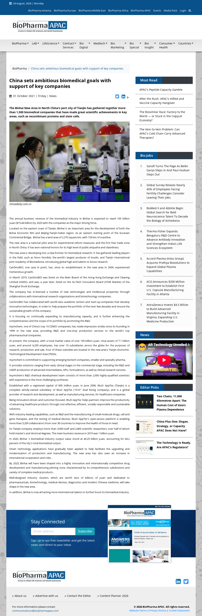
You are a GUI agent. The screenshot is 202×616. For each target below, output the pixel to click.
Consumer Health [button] (166, 45)
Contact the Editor (79, 596)
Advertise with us (46, 596)
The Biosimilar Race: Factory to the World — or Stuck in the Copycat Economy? (162, 111)
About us (20, 596)
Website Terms (138, 610)
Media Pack (170, 10)
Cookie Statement (179, 610)
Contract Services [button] (68, 45)
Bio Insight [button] (149, 45)
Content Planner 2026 (114, 596)
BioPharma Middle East (92, 10)
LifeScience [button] (49, 43)
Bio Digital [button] (83, 45)
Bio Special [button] (134, 45)
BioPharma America (39, 10)
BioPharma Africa (118, 10)
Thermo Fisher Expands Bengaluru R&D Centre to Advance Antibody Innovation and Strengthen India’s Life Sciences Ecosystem (166, 239)
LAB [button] (34, 43)
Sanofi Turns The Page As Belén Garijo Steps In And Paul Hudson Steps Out (168, 170)
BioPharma (19, 68)
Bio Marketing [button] (117, 45)
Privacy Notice (157, 610)
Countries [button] (184, 43)
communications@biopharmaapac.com (35, 610)
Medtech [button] (99, 43)
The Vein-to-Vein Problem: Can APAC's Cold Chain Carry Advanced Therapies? (162, 128)
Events (157, 10)
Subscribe (85, 531)
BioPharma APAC (141, 10)
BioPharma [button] (19, 43)
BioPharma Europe (65, 10)
